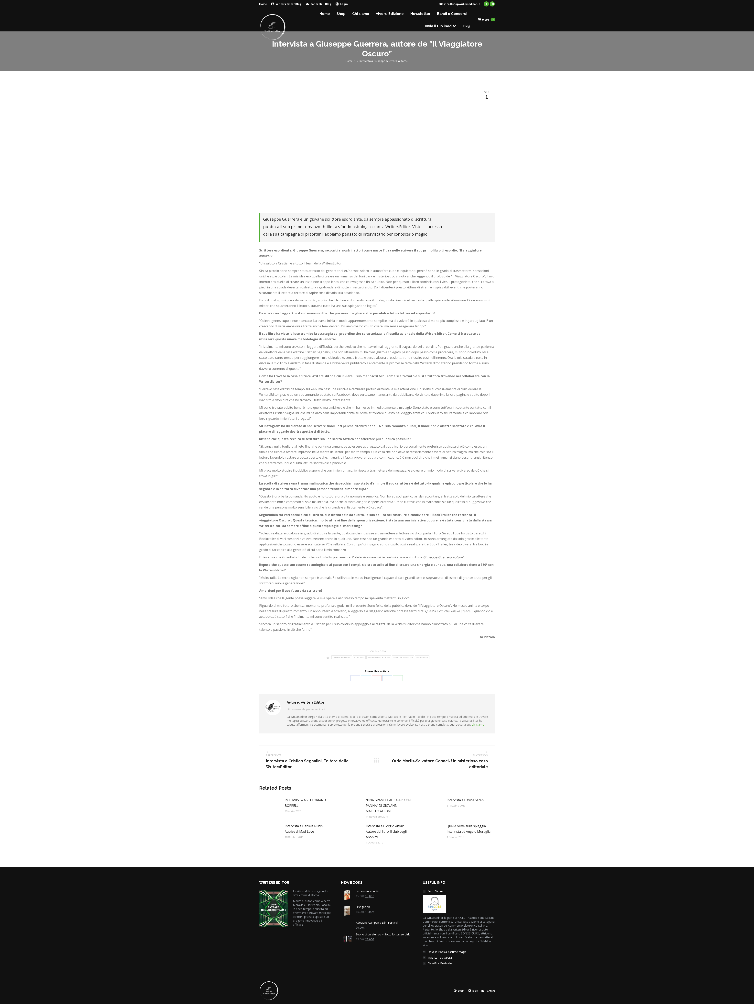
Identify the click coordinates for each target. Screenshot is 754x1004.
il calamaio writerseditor (379, 657)
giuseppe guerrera (341, 657)
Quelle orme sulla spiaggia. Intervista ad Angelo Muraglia (468, 829)
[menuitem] (286, 4)
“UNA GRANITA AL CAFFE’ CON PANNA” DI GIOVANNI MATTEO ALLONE (388, 805)
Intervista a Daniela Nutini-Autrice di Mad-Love (305, 829)
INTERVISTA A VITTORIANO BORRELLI (305, 803)
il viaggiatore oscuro (403, 657)
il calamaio (359, 657)
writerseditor (422, 657)
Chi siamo (478, 724)
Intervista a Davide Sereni (465, 800)
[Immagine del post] (270, 806)
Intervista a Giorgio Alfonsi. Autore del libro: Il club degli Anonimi (386, 831)
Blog (328, 4)
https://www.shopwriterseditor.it (306, 709)
